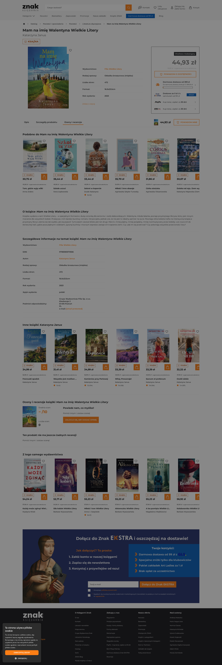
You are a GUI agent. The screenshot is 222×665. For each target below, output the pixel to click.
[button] (22, 658)
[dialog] (22, 642)
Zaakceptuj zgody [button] (22, 652)
